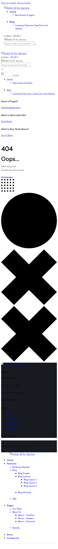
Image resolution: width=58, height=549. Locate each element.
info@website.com (10, 107)
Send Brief (6, 121)
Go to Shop (7, 135)
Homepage (7, 177)
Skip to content (8, 2)
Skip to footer (23, 2)
